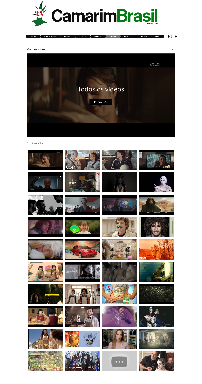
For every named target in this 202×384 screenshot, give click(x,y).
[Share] (172, 49)
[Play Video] (46, 160)
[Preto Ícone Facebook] (176, 36)
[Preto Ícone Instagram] (170, 36)
